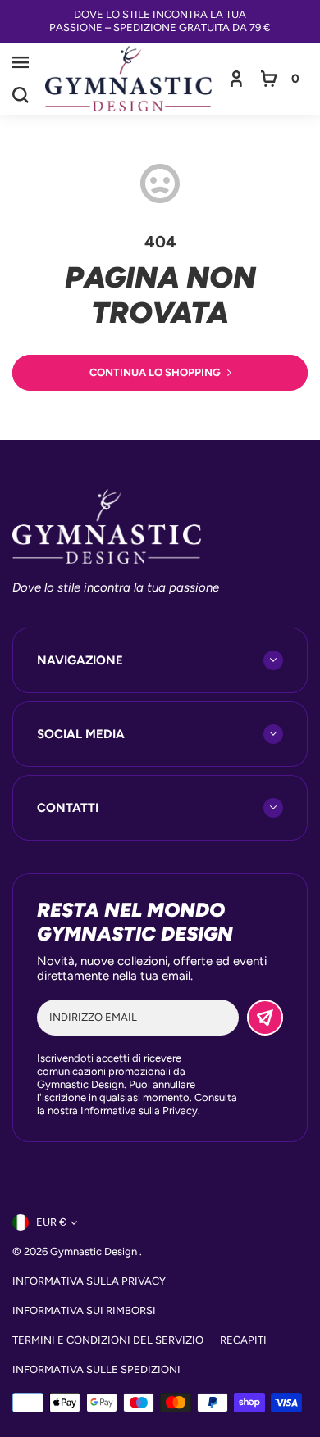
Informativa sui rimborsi (84, 1310)
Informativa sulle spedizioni (96, 1369)
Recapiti (243, 1340)
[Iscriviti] (265, 1018)
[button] (20, 62)
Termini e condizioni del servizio (107, 1340)
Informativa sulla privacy (89, 1281)
